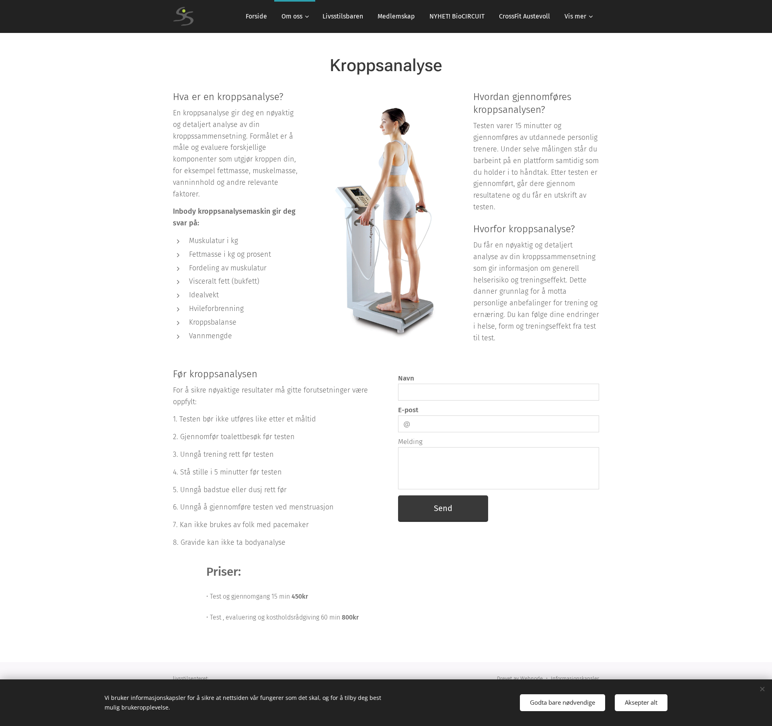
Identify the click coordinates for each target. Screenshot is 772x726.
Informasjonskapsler (575, 678)
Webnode (531, 678)
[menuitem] (256, 16)
